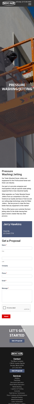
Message (5, 288)
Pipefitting (17, 380)
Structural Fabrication (17, 382)
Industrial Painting (17, 397)
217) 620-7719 (9, 233)
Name (4, 245)
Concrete (17, 391)
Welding (17, 378)
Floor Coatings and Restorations (17, 395)
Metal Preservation (17, 399)
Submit (6, 316)
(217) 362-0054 (26, 2)
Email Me (6, 231)
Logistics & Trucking (17, 389)
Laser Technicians (17, 401)
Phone (4, 273)
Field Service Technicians (17, 393)
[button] (29, 4)
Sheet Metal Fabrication (17, 384)
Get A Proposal (17, 371)
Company (5, 265)
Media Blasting (17, 387)
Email (4, 280)
